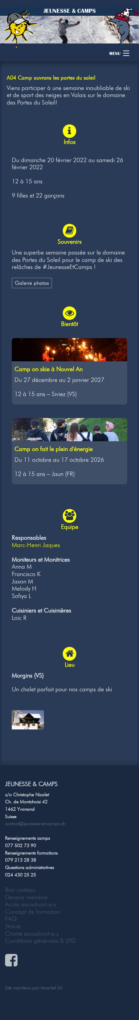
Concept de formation (32, 912)
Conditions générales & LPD (40, 940)
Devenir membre (26, 897)
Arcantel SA (51, 988)
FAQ (11, 919)
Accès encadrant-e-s (30, 904)
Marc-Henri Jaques (36, 545)
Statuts (13, 926)
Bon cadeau (20, 890)
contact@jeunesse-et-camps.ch (35, 823)
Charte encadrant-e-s (32, 933)
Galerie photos (32, 282)
